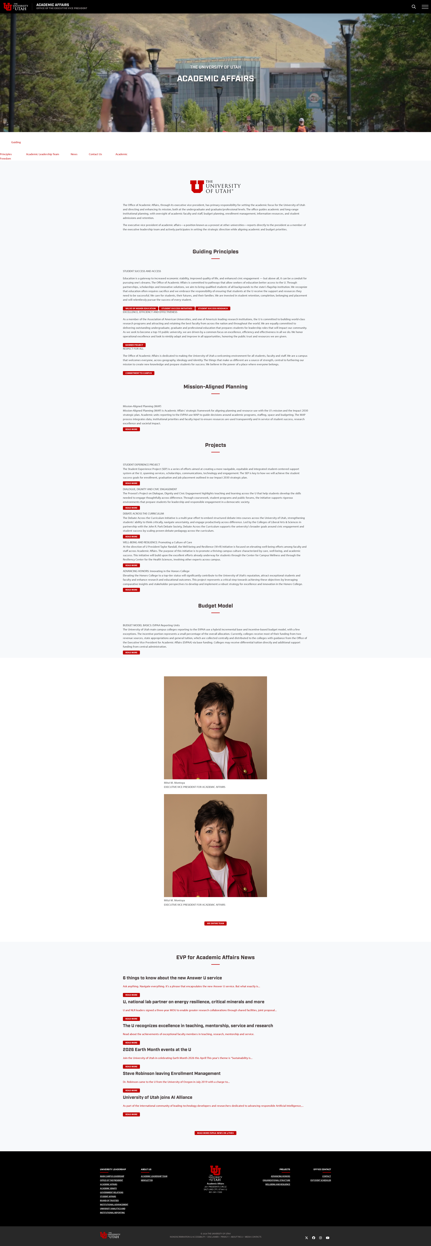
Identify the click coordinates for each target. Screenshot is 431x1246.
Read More (131, 994)
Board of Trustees (109, 1200)
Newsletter (147, 1180)
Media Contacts (253, 1237)
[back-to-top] (427, 1239)
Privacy (224, 1237)
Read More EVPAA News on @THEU (215, 1133)
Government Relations (111, 1192)
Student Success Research (213, 308)
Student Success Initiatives (176, 308)
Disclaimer (213, 1237)
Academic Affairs (108, 1184)
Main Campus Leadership (112, 1176)
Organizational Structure (276, 1180)
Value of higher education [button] (140, 308)
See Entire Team (215, 923)
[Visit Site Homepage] (215, 1180)
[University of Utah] (115, 1235)
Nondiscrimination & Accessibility (187, 1237)
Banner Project (134, 345)
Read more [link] (131, 429)
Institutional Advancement (114, 1204)
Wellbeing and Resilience (277, 1184)
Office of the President (111, 1180)
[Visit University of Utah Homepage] (16, 7)
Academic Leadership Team (154, 1176)
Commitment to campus (138, 373)
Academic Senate (108, 1188)
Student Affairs (108, 1196)
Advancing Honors (280, 1176)
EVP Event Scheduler (320, 1180)
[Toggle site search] (413, 6)
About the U (237, 1237)
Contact (326, 1176)
